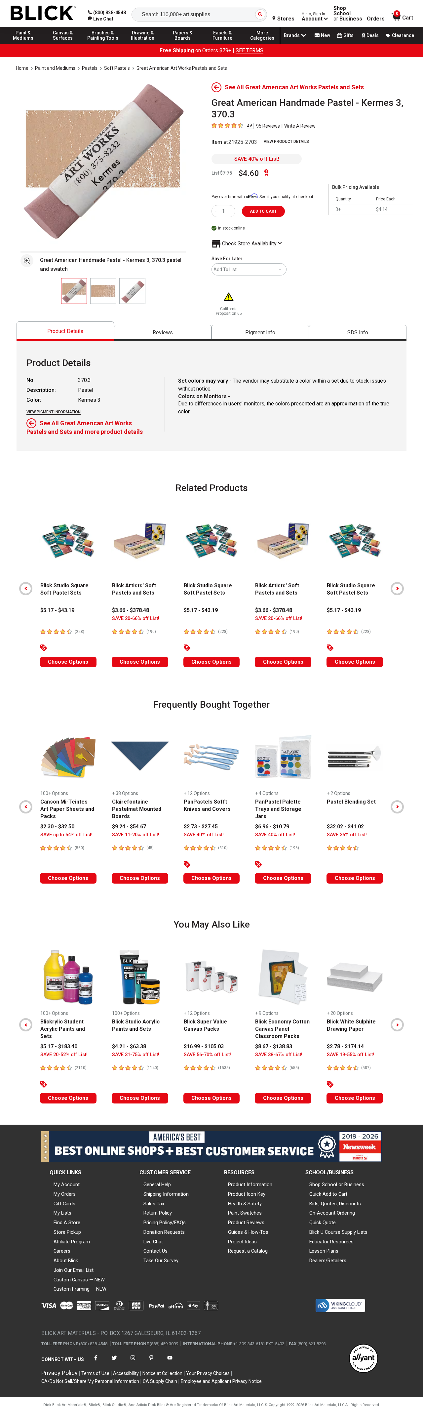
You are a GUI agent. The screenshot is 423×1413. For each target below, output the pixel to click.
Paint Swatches (245, 1213)
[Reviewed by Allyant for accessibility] (363, 1359)
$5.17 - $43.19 (57, 610)
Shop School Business (347, 13)
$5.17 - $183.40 (58, 1046)
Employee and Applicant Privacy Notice (221, 1381)
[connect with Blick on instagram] (132, 1362)
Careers (62, 1251)
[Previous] (25, 588)
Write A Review (300, 126)
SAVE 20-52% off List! (64, 1055)
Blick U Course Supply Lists (338, 1232)
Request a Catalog (248, 1251)
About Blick (66, 1261)
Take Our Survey (160, 1261)
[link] (100, 18)
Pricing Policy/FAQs (164, 1223)
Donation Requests (164, 1232)
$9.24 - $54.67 (129, 826)
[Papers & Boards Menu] (183, 43)
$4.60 (249, 173)
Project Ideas (242, 1242)
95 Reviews (268, 126)
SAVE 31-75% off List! (135, 1055)
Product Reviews (246, 1223)
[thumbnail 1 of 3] (74, 291)
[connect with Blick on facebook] (95, 1362)
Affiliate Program (72, 1242)
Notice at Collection (162, 1373)
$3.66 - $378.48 (130, 610)
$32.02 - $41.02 (345, 826)
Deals (372, 35)
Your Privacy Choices (208, 1373)
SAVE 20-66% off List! (135, 618)
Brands (292, 35)
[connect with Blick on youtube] (169, 1362)
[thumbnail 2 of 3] (103, 291)
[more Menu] (262, 43)
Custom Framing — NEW (80, 1289)
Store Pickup (67, 1232)
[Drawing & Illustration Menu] (143, 43)
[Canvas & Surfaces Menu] (63, 43)
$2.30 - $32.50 (57, 826)
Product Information (250, 1184)
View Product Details (286, 141)
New (325, 35)
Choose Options (68, 662)
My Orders (65, 1194)
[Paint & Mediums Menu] (23, 43)
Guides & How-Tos (248, 1232)
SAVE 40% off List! (256, 159)
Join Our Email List (74, 1270)
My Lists (62, 1213)
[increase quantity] (231, 211)
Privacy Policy (59, 1372)
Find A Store (67, 1223)
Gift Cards (64, 1204)
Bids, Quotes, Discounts (335, 1204)
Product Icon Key (246, 1194)
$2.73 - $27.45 (201, 826)
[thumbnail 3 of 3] (132, 291)
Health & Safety (245, 1204)
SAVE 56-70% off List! (207, 1055)
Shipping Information (166, 1194)
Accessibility (126, 1373)
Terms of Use (95, 1373)
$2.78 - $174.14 (345, 1046)
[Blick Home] (44, 13)
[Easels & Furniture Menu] (222, 43)
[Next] (397, 588)
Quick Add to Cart (328, 1194)
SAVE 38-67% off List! (278, 1055)
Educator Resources (331, 1242)
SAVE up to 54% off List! (66, 835)
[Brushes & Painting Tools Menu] (103, 43)
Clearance (403, 35)
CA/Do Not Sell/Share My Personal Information (90, 1381)
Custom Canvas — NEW (79, 1280)
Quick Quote (322, 1223)
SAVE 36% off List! (347, 835)
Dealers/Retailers (327, 1261)
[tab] (65, 331)
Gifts (348, 35)
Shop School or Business (336, 1184)
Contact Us (155, 1251)
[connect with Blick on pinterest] (151, 1362)
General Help (157, 1184)
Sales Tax (153, 1204)
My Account (67, 1184)
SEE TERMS (249, 50)
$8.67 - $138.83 (273, 1046)
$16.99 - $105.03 (204, 1046)
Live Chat (153, 1242)
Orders (376, 18)
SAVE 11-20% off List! (135, 835)
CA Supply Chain (160, 1381)
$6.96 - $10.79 (272, 826)
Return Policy (157, 1213)
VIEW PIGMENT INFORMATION (53, 412)
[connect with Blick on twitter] (114, 1362)
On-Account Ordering (332, 1213)
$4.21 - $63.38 (129, 1046)
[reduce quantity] (217, 211)
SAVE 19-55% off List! (350, 1055)
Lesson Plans (323, 1251)
